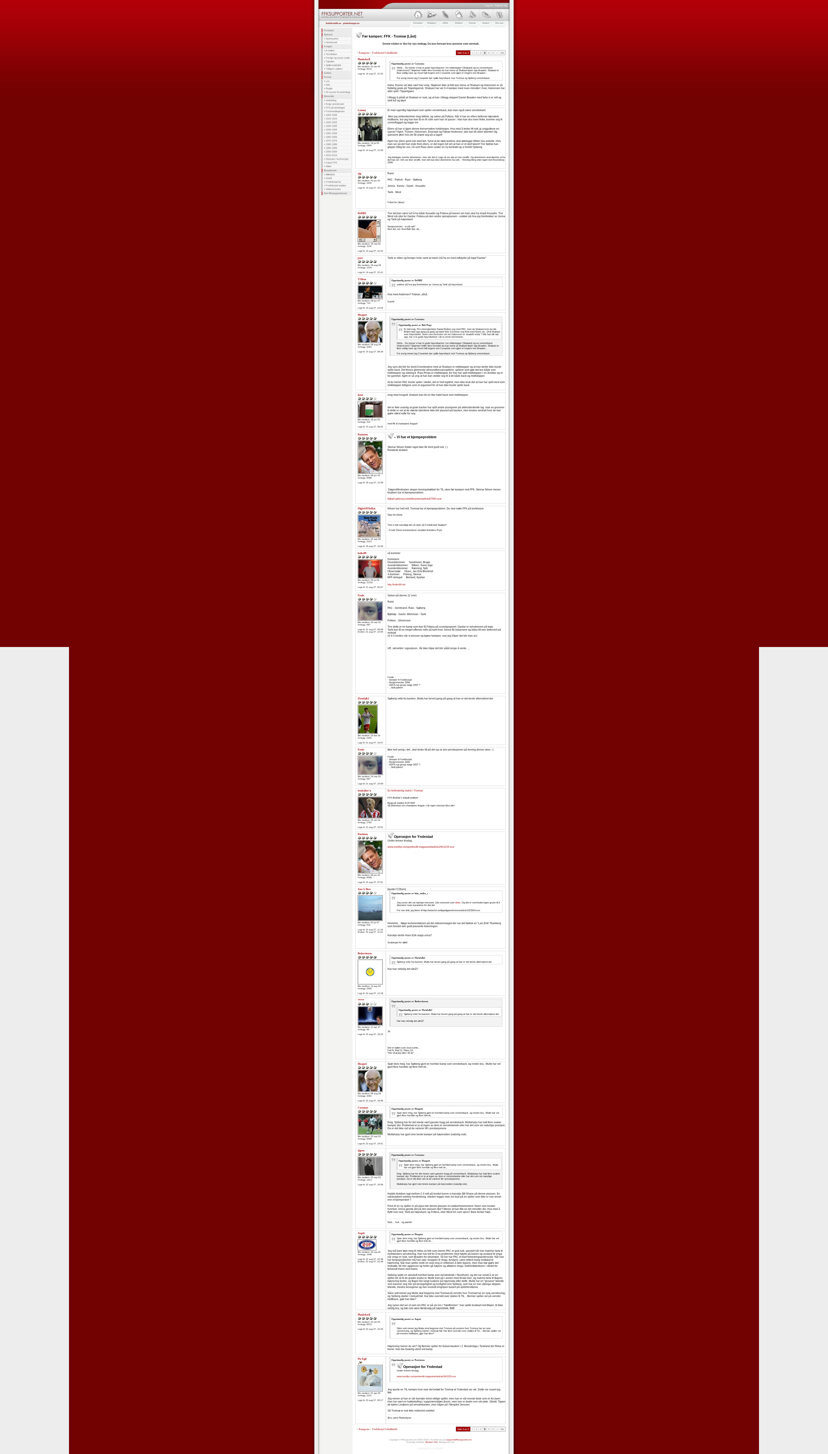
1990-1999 (331, 148)
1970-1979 (331, 140)
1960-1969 (331, 137)
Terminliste (331, 54)
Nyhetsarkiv (332, 38)
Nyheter (328, 34)
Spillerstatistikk (333, 65)
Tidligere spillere (334, 69)
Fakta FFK (331, 162)
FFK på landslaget (335, 107)
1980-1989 (331, 144)
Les (328, 81)
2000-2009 (331, 151)
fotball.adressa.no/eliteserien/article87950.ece (414, 498)
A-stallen (330, 50)
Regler (329, 88)
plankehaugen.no (351, 23)
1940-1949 (331, 129)
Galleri (327, 73)
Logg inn (489, 5)
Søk (328, 84)
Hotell (329, 178)
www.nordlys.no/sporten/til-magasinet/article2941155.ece (420, 846)
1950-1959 (331, 133)
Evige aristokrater (335, 104)
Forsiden (329, 30)
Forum (327, 77)
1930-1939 (331, 126)
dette (457, 902)
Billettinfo (330, 174)
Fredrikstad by (333, 182)
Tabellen (330, 61)
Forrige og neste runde (338, 58)
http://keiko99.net (396, 584)
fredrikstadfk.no (333, 23)
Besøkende (330, 170)
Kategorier (364, 52)
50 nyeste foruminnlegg (338, 92)
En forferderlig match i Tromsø (405, 790)
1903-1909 (331, 115)
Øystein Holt (431, 1442)
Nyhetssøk (331, 42)
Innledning (331, 100)
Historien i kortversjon (337, 159)
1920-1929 (331, 122)
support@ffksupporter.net (459, 1439)
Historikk (329, 96)
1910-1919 (331, 118)
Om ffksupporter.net (335, 193)
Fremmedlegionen (335, 111)
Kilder (329, 166)
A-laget (328, 46)
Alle (502, 53)
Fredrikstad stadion (336, 185)
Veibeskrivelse (333, 189)
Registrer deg (501, 5)
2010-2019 (331, 155)
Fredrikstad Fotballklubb (384, 52)
